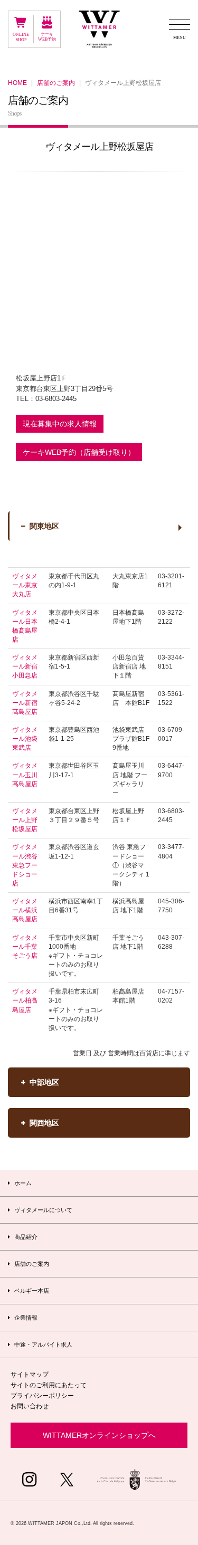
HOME (17, 83)
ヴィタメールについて (42, 1210)
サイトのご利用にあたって (49, 1385)
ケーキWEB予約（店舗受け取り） (79, 452)
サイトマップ (30, 1374)
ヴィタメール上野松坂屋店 (24, 820)
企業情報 (25, 1317)
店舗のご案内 (56, 83)
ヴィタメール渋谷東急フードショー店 (24, 865)
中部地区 (44, 1082)
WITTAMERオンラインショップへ (99, 1435)
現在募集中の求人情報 (60, 423)
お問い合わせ (30, 1406)
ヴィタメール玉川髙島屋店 (24, 774)
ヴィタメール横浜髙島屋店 (24, 910)
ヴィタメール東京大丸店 (24, 585)
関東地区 (44, 526)
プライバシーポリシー (42, 1396)
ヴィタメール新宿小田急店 (24, 666)
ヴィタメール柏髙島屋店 (24, 1000)
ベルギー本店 (31, 1291)
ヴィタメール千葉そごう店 (24, 946)
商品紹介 (25, 1237)
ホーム (22, 1183)
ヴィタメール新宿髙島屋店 (24, 703)
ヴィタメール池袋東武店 (24, 738)
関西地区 (44, 1123)
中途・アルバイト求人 (42, 1344)
